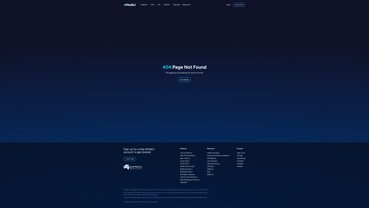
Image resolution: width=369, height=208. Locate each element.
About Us (210, 174)
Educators (176, 5)
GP (159, 5)
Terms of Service (153, 202)
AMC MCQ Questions (187, 155)
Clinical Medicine (186, 153)
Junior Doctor (184, 161)
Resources (186, 5)
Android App (241, 158)
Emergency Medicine (187, 174)
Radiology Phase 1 (186, 169)
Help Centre (241, 153)
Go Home (184, 80)
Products (183, 148)
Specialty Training (213, 164)
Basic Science (185, 158)
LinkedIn (240, 166)
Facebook (240, 161)
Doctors (166, 5)
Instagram (240, 164)
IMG (152, 5)
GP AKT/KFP (184, 164)
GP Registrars (211, 158)
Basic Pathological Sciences (189, 180)
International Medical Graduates (218, 155)
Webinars (210, 169)
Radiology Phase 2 (186, 172)
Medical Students (213, 153)
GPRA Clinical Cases (187, 166)
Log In (228, 5)
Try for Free (239, 5)
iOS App (240, 155)
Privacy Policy (143, 202)
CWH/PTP (183, 182)
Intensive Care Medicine (188, 177)
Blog (208, 172)
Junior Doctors (212, 161)
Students (144, 5)
